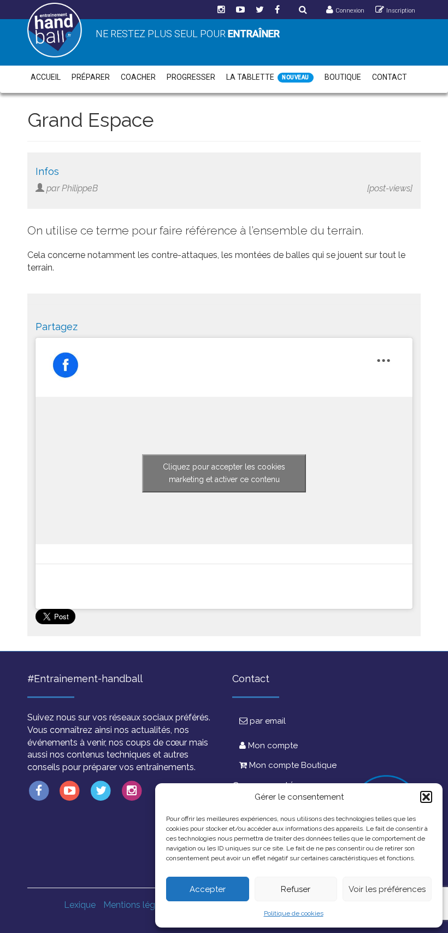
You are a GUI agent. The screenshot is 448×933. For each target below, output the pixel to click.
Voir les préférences (387, 889)
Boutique (343, 77)
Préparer (91, 77)
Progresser (191, 77)
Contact (389, 77)
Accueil (46, 77)
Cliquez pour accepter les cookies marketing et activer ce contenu (224, 473)
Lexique (80, 905)
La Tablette (250, 77)
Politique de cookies (293, 913)
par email (266, 721)
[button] (426, 796)
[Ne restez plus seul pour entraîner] (54, 30)
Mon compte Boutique (292, 765)
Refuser (295, 889)
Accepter (208, 889)
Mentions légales (137, 905)
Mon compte (272, 745)
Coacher (138, 77)
